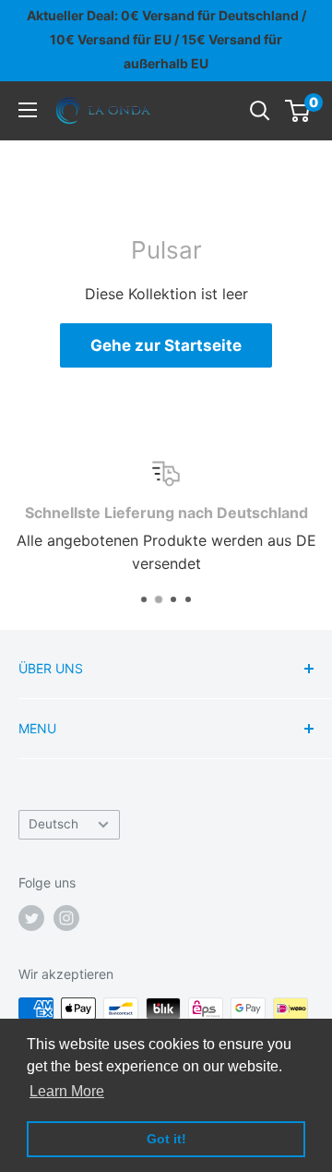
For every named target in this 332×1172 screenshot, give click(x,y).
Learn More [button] (67, 1091)
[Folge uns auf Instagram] (66, 918)
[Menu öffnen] (27, 110)
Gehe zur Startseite (166, 345)
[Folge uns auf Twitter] (31, 918)
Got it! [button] (166, 1138)
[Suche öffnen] (260, 111)
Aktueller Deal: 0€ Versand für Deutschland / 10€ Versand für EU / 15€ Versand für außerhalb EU (166, 39)
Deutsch (53, 823)
